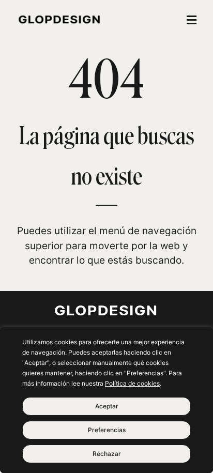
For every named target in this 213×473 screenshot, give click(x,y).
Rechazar (107, 453)
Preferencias (107, 430)
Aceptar (106, 406)
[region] (106, 400)
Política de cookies (132, 383)
